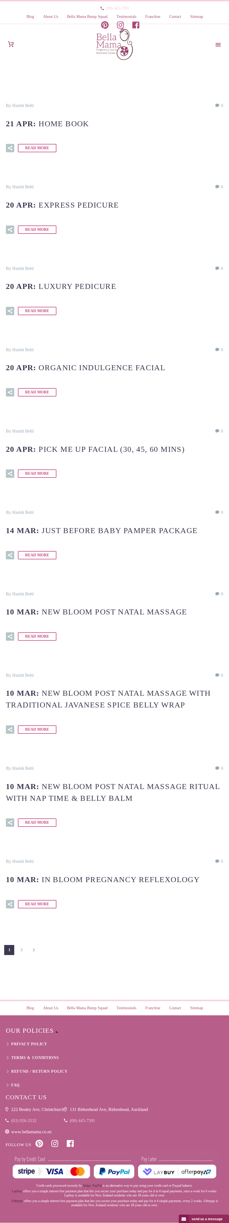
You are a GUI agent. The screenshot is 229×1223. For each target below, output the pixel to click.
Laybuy (17, 1191)
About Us (50, 17)
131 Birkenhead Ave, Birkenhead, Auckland (109, 1109)
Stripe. (87, 1186)
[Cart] (11, 44)
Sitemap (196, 17)
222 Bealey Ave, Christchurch (37, 1109)
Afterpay (17, 1201)
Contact (175, 17)
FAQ (15, 1085)
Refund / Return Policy (39, 1071)
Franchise (152, 17)
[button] (10, 148)
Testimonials (126, 17)
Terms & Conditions (35, 1058)
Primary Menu (218, 45)
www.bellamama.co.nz (31, 1131)
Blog (30, 17)
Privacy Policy (29, 1044)
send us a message (207, 1219)
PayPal (97, 1186)
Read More (37, 148)
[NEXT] (34, 950)
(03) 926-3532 (24, 1120)
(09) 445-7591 (117, 8)
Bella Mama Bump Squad (87, 17)
